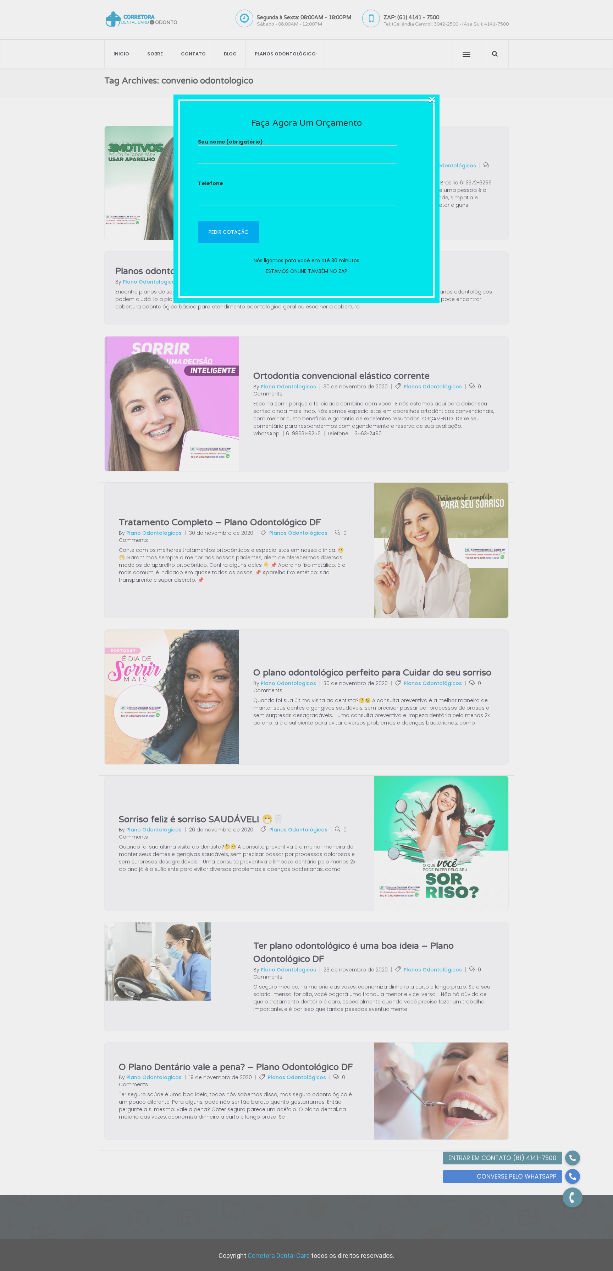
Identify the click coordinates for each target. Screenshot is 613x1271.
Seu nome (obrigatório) (230, 141)
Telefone (210, 183)
